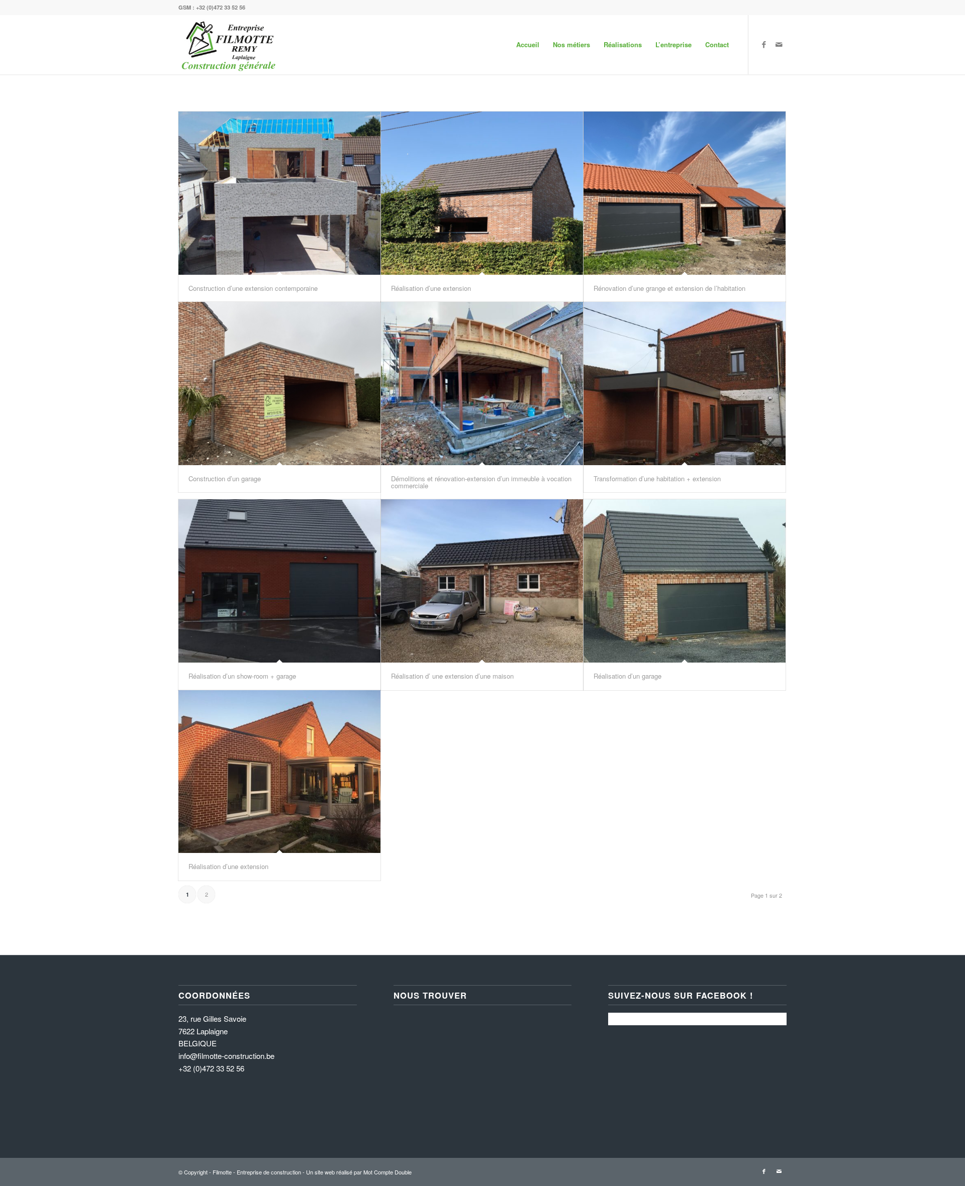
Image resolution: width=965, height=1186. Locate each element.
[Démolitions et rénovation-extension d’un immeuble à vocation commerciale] (482, 383)
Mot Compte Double (387, 1172)
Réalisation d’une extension (431, 288)
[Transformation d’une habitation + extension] (685, 383)
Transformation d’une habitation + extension (657, 478)
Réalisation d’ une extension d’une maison (452, 676)
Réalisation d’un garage (627, 676)
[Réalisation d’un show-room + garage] (279, 581)
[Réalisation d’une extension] (482, 193)
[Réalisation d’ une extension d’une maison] (482, 581)
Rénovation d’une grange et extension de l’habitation (669, 288)
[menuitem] (528, 44)
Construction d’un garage (224, 478)
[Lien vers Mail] (779, 44)
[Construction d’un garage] (279, 383)
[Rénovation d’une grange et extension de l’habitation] (685, 193)
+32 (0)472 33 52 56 (220, 7)
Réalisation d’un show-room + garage (242, 676)
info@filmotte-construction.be (226, 1055)
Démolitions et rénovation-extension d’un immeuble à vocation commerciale (481, 482)
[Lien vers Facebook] (763, 44)
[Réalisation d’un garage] (685, 581)
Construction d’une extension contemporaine (253, 288)
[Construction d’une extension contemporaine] (279, 193)
